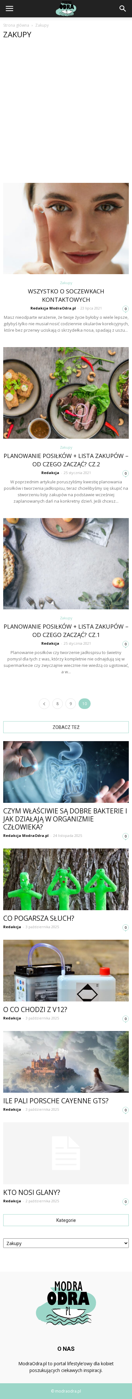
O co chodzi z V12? (35, 1009)
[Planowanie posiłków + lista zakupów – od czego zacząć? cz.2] (66, 392)
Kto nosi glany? (31, 1192)
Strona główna (16, 25)
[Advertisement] (66, 113)
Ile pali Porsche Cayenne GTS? (56, 1100)
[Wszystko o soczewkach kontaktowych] (66, 228)
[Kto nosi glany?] (66, 1153)
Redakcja (50, 472)
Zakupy (66, 282)
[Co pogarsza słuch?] (66, 879)
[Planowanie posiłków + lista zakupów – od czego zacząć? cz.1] (66, 563)
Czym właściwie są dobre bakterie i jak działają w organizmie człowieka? (65, 818)
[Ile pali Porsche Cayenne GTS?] (66, 1062)
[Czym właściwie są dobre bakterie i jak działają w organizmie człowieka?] (66, 772)
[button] (123, 8)
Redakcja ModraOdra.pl (53, 308)
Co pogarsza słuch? (38, 918)
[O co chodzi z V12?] (66, 970)
